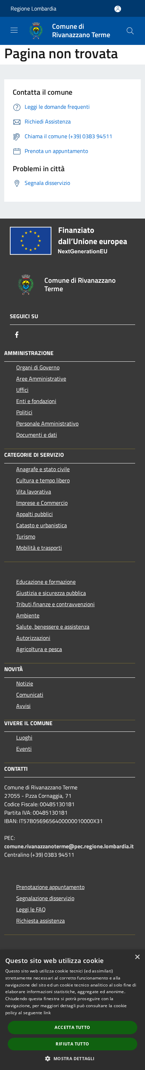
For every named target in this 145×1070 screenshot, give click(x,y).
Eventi (24, 748)
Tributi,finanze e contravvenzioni (55, 604)
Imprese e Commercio (42, 503)
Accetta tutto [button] (72, 1027)
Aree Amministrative (41, 378)
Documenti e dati (36, 434)
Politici (24, 412)
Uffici (22, 390)
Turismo (25, 536)
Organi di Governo (37, 367)
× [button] (137, 957)
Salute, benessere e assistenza (52, 626)
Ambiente (27, 615)
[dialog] (72, 1010)
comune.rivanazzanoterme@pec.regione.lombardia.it (69, 846)
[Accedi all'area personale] (118, 9)
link (47, 1013)
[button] (72, 1058)
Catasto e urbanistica (41, 525)
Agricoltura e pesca (39, 649)
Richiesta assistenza (40, 920)
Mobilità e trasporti (39, 547)
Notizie (24, 683)
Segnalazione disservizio (45, 898)
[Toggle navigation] (14, 30)
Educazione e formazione (46, 581)
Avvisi (23, 706)
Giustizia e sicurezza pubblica (51, 593)
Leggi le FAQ (31, 909)
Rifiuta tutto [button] (72, 1044)
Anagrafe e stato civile (43, 469)
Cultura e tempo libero (43, 480)
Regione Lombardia (33, 8)
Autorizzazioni (33, 638)
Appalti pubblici (34, 514)
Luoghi (24, 737)
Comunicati (29, 694)
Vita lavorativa (33, 491)
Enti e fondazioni (36, 401)
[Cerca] (130, 31)
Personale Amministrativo (47, 423)
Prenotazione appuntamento (50, 887)
